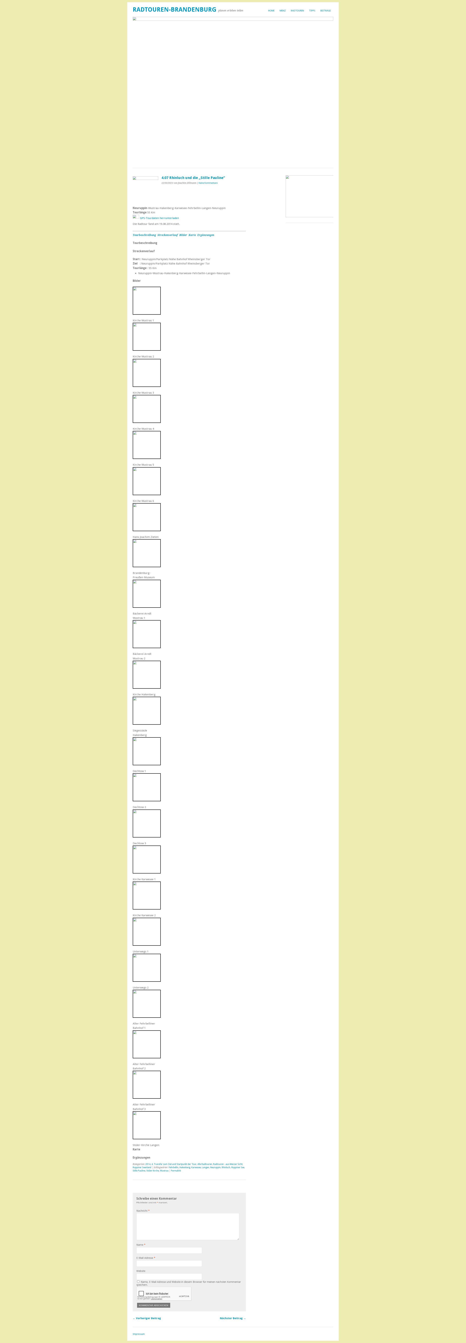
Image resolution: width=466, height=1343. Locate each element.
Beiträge (325, 10)
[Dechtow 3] (147, 836)
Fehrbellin (173, 1167)
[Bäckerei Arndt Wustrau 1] (147, 606)
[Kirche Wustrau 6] (147, 494)
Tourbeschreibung (145, 235)
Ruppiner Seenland (142, 1167)
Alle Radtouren (205, 1164)
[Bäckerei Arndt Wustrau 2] (147, 646)
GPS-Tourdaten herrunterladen (159, 218)
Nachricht (143, 1210)
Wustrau (164, 1170)
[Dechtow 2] (147, 800)
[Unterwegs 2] (147, 980)
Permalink (176, 1170)
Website (140, 1271)
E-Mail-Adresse (145, 1257)
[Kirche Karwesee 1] (147, 872)
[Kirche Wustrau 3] (147, 385)
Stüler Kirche (152, 1170)
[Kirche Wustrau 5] (147, 457)
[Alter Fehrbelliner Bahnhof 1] (147, 1016)
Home (271, 10)
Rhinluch (226, 1167)
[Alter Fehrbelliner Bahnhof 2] (147, 1057)
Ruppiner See (237, 1167)
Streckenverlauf (168, 235)
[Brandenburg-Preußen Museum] (147, 566)
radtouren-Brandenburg (174, 9)
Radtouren (297, 10)
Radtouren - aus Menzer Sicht (227, 1164)
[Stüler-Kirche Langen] (147, 1138)
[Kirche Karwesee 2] (147, 908)
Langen (205, 1167)
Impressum (139, 1334)
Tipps (312, 10)
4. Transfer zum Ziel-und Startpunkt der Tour (173, 1164)
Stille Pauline (139, 1170)
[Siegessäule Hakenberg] (147, 723)
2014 (147, 1164)
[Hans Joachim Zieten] (147, 530)
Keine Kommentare (208, 183)
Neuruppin (215, 1167)
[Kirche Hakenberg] (147, 687)
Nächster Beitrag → (233, 1318)
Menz (283, 10)
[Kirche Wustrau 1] (147, 313)
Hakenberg (184, 1167)
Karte (192, 235)
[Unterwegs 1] (147, 944)
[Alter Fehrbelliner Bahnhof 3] (147, 1097)
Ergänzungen (205, 235)
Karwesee (196, 1167)
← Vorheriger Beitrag (147, 1318)
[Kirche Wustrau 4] (147, 421)
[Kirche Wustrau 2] (147, 349)
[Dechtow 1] (147, 764)
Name (140, 1244)
